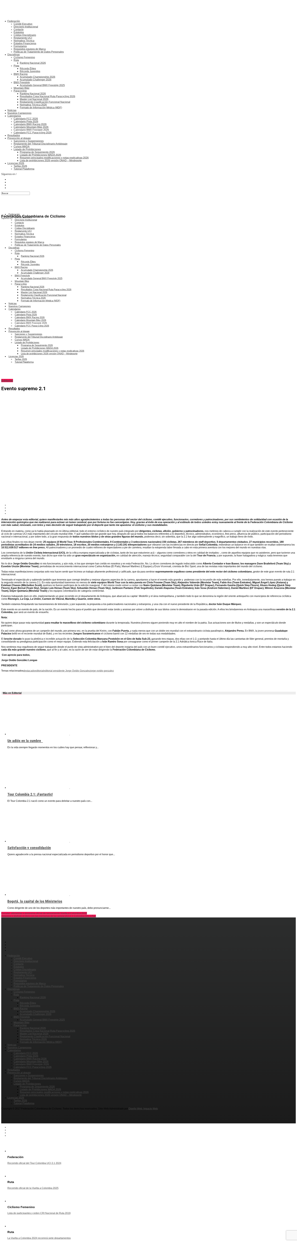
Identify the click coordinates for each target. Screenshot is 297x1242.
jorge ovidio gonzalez (102, 670)
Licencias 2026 (15, 163)
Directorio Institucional (26, 26)
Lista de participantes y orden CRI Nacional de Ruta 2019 (39, 1213)
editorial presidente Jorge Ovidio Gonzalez (67, 670)
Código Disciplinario (25, 35)
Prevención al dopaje (19, 138)
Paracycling (20, 90)
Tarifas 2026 (20, 166)
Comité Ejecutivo (23, 24)
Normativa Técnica (24, 40)
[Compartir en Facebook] (151, 505)
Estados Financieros (25, 43)
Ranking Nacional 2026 (33, 63)
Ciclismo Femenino (24, 57)
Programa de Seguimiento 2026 (37, 152)
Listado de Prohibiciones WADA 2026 (40, 155)
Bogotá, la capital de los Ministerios (34, 901)
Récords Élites (28, 68)
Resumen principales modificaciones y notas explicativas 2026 (54, 157)
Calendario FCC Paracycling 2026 (33, 132)
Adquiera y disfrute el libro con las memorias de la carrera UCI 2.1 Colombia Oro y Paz (48, 916)
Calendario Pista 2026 (26, 121)
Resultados (13, 135)
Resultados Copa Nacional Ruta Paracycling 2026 (47, 96)
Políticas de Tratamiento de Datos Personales (39, 51)
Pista (16, 65)
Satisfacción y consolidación (29, 848)
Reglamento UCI (23, 38)
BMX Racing (21, 74)
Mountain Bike (21, 88)
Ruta (16, 60)
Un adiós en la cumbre (25, 741)
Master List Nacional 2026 (34, 99)
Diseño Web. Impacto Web (143, 1108)
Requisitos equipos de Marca (30, 49)
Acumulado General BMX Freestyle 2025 (42, 85)
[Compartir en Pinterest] (151, 510)
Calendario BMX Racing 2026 (30, 124)
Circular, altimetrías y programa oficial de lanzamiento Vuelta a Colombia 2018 (44, 913)
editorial (39, 670)
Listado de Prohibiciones (27, 149)
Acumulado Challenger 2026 (35, 79)
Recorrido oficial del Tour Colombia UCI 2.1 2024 (34, 1163)
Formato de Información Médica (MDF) (41, 107)
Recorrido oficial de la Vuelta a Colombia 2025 (32, 1188)
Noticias (11, 110)
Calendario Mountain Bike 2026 (31, 127)
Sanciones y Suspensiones (29, 141)
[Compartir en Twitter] (151, 507)
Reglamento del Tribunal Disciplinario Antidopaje (40, 143)
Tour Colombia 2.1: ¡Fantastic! (30, 794)
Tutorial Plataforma (24, 169)
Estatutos (19, 32)
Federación (13, 21)
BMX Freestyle (22, 82)
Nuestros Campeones (19, 113)
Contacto (19, 29)
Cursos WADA (22, 146)
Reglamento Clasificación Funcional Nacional (45, 102)
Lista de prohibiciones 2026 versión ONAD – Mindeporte (51, 160)
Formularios (20, 46)
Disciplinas (13, 54)
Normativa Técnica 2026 (33, 104)
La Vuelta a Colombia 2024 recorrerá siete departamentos (39, 1238)
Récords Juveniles (30, 71)
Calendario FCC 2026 (26, 118)
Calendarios (14, 116)
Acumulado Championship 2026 (37, 77)
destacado (29, 670)
